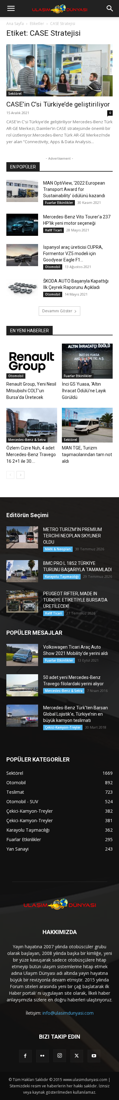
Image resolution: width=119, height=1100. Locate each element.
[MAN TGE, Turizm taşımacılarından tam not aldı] (87, 425)
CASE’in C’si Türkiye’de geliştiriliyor (58, 104)
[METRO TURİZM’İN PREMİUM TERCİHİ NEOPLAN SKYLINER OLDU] (22, 537)
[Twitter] (76, 1056)
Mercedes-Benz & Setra (27, 439)
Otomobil (52, 267)
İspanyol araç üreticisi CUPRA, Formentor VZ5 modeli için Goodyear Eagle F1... (73, 253)
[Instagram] (59, 1055)
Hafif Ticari (53, 230)
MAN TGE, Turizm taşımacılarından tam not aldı (87, 454)
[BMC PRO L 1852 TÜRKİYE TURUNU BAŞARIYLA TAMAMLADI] (22, 571)
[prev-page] (10, 475)
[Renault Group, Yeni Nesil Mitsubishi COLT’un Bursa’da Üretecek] (31, 361)
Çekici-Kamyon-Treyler (63, 727)
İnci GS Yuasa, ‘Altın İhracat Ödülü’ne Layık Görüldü (84, 391)
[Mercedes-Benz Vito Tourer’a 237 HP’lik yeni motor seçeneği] (22, 225)
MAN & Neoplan (58, 549)
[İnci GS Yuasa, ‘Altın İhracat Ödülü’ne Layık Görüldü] (87, 361)
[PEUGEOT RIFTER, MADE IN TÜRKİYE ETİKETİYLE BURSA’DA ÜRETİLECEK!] (22, 601)
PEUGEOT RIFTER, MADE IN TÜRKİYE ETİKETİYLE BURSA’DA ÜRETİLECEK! (75, 600)
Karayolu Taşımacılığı (62, 576)
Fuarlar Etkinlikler (59, 202)
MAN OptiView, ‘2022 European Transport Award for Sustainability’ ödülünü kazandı (74, 189)
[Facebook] (25, 1056)
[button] (11, 8)
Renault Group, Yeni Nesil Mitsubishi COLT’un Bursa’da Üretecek (31, 391)
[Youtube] (94, 1056)
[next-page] (20, 475)
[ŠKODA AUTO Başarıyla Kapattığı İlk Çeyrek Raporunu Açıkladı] (22, 289)
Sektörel (15, 93)
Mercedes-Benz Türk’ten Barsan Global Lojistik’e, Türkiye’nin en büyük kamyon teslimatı (75, 714)
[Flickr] (42, 1056)
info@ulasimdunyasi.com (68, 1013)
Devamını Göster (57, 311)
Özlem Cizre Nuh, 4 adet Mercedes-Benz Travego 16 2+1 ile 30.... (31, 454)
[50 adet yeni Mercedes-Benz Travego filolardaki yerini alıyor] (22, 685)
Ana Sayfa (15, 23)
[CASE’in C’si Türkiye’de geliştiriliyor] (59, 70)
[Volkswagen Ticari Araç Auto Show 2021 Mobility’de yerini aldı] (22, 655)
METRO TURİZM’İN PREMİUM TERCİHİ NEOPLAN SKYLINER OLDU (72, 536)
